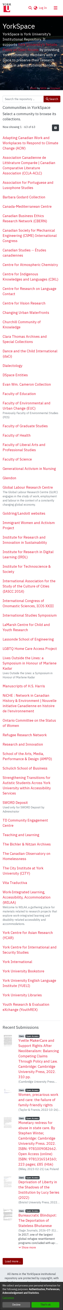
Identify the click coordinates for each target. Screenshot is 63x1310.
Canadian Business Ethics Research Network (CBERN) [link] (25, 218)
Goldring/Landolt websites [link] (24, 513)
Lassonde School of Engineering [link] (28, 639)
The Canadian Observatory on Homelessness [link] (26, 856)
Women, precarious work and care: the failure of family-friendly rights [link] (38, 1099)
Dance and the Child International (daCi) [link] (30, 354)
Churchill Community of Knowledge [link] (22, 324)
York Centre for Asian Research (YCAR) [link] (28, 935)
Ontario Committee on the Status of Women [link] (29, 723)
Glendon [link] (9, 478)
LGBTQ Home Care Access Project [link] (30, 648)
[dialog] (31, 1296)
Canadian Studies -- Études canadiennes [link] (24, 253)
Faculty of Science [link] (17, 459)
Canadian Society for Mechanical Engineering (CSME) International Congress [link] (30, 235)
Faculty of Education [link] (19, 393)
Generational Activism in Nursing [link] (29, 468)
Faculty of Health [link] (17, 435)
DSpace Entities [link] (15, 375)
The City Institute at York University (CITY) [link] (23, 871)
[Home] (7, 7)
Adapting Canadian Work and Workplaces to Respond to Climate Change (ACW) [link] (30, 143)
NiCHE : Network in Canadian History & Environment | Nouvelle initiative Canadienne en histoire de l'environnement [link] (30, 703)
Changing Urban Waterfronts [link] (26, 312)
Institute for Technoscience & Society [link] (27, 569)
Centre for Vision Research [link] (24, 303)
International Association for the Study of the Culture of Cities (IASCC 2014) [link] (29, 586)
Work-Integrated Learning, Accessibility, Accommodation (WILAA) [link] (27, 897)
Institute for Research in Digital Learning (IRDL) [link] (28, 554)
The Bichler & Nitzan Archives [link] (27, 844)
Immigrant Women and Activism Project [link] (29, 525)
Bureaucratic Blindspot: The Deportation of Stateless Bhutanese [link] (37, 1220)
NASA (43, 88)
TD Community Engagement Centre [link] (25, 823)
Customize (8, 1297)
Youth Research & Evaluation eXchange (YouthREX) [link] (26, 1007)
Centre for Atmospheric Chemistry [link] (30, 264)
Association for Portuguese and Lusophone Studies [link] (28, 185)
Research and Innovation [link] (23, 744)
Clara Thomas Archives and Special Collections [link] (25, 339)
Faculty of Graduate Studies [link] (25, 426)
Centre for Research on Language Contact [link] (29, 291)
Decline (16, 1304)
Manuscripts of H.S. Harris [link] (24, 686)
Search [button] (53, 99)
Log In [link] (43, 8)
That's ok (45, 1304)
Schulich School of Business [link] (25, 768)
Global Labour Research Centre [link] (28, 487)
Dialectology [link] (12, 365)
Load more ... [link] (13, 1261)
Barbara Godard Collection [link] (24, 197)
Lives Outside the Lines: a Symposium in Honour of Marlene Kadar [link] (30, 663)
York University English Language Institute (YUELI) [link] (29, 983)
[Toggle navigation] (55, 8)
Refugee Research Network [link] (25, 735)
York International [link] (17, 961)
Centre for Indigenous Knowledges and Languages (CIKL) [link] (30, 277)
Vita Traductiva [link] (15, 882)
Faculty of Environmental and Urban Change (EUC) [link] (26, 406)
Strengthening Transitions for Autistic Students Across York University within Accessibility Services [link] (27, 785)
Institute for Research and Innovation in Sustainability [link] (25, 540)
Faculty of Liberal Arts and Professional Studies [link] (24, 447)
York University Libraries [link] (22, 995)
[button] (30, 8)
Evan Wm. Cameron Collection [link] (27, 384)
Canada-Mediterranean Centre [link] (27, 206)
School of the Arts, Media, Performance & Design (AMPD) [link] (27, 756)
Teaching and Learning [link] (21, 834)
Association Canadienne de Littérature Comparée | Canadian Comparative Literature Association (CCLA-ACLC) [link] (29, 165)
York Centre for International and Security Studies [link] (30, 950)
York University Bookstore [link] (23, 971)
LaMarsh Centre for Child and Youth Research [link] (26, 627)
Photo (33, 88)
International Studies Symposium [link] (30, 615)
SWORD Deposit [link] (15, 802)
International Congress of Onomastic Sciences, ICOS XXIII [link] (28, 603)
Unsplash (55, 88)
